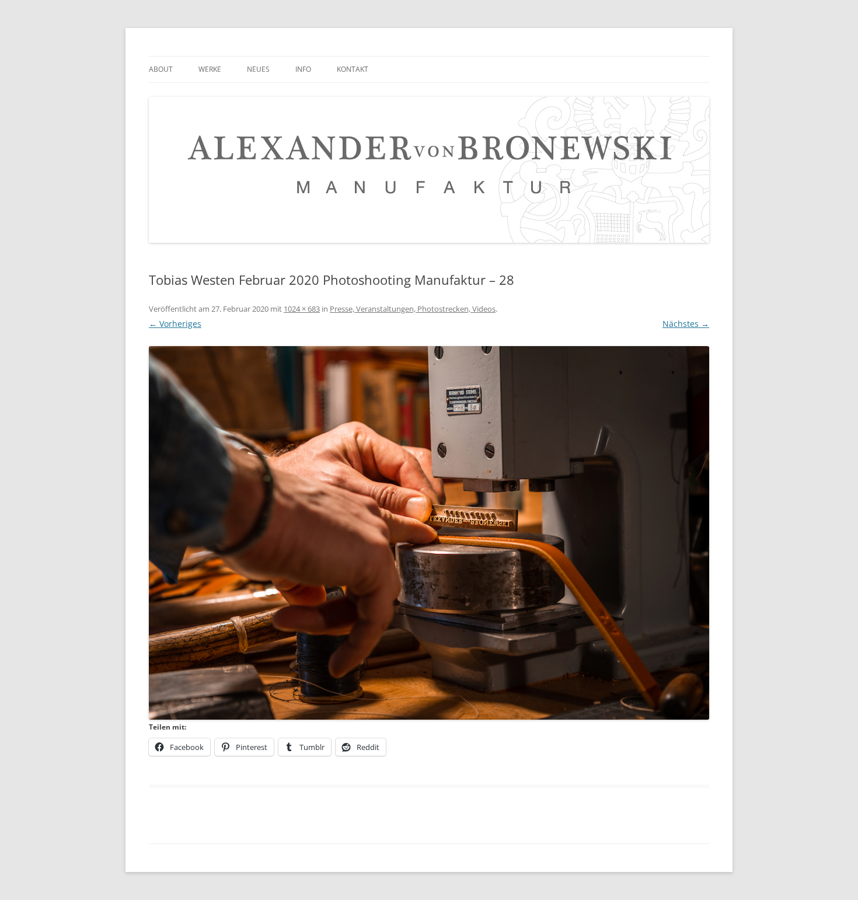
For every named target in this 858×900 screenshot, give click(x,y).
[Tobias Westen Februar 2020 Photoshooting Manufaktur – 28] (429, 533)
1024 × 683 (302, 309)
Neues (258, 69)
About (161, 69)
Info (303, 69)
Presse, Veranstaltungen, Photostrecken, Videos (413, 309)
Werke (209, 69)
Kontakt (352, 69)
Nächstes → (685, 323)
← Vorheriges (175, 323)
